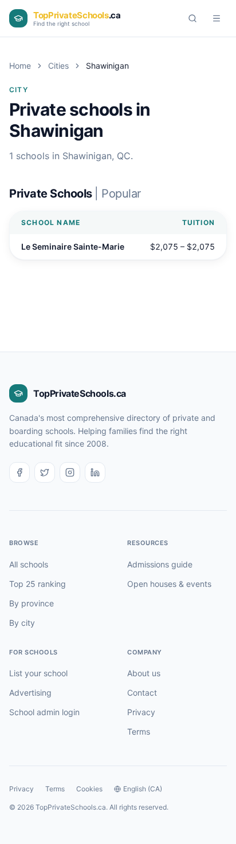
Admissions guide (159, 564)
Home (20, 65)
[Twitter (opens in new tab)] (44, 472)
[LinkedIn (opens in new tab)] (95, 472)
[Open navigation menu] (216, 18)
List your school (38, 673)
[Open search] (192, 18)
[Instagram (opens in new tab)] (70, 472)
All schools (28, 564)
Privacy (141, 712)
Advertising (30, 692)
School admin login (44, 712)
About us (143, 673)
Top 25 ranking (37, 584)
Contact (142, 692)
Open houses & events (169, 584)
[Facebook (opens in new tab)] (19, 472)
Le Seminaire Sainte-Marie (72, 246)
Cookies (89, 788)
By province (31, 603)
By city (22, 623)
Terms (138, 731)
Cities (58, 65)
